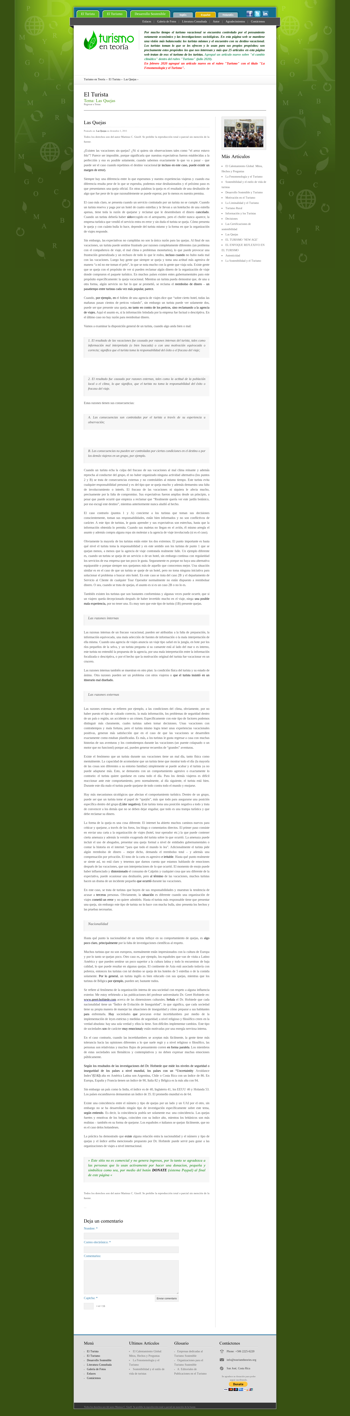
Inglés (183, 15)
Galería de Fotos (166, 21)
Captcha (89, 1298)
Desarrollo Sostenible (150, 14)
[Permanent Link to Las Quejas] (95, 122)
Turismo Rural (233, 208)
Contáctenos (258, 21)
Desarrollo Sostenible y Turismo (244, 192)
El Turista (88, 14)
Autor (216, 21)
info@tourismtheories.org (241, 1359)
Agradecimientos (235, 21)
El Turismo (115, 14)
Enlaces (146, 21)
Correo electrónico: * (97, 1242)
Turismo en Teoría (94, 79)
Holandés (228, 15)
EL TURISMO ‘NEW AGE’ (241, 239)
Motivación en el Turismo (240, 197)
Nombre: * (91, 1228)
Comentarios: (92, 1256)
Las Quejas (130, 79)
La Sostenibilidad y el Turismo (243, 260)
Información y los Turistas (240, 213)
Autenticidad (232, 255)
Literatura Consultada (194, 21)
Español (205, 15)
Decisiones (231, 218)
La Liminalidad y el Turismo (242, 202)
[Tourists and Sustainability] (111, 40)
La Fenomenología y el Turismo (243, 176)
